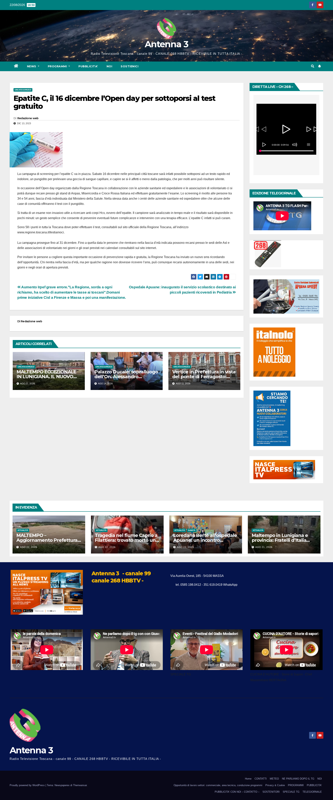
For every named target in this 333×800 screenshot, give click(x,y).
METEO (274, 778)
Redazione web (28, 118)
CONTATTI (261, 778)
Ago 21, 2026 (263, 547)
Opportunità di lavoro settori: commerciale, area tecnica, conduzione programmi (218, 785)
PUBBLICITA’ (88, 66)
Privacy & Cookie (275, 785)
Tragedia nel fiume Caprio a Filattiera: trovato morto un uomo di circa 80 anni (126, 540)
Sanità (191, 530)
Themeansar (80, 785)
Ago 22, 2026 (28, 547)
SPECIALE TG (291, 791)
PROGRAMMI (296, 785)
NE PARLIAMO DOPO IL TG (298, 778)
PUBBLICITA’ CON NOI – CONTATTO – (237, 791)
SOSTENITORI (271, 791)
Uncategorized (23, 90)
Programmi (58, 66)
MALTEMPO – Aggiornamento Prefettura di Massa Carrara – (46, 540)
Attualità (23, 530)
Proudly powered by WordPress (27, 785)
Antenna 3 (166, 44)
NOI (109, 66)
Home (248, 778)
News (32, 66)
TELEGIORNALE (312, 791)
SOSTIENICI (129, 66)
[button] (312, 66)
